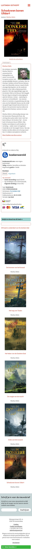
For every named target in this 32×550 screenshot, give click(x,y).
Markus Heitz (10, 17)
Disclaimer (16, 543)
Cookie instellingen (16, 526)
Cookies (16, 524)
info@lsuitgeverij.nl (16, 530)
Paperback (11, 174)
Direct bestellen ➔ (10, 547)
